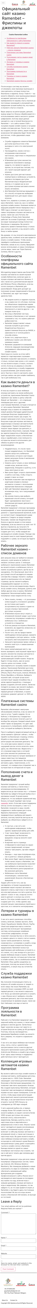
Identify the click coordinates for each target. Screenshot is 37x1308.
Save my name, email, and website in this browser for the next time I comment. (16, 1264)
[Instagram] (7, 1297)
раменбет (4, 803)
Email (3, 1245)
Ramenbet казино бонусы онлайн (19, 81)
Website (4, 1253)
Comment (5, 1212)
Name (4, 1237)
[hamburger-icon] (3, 2)
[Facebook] (3, 1297)
